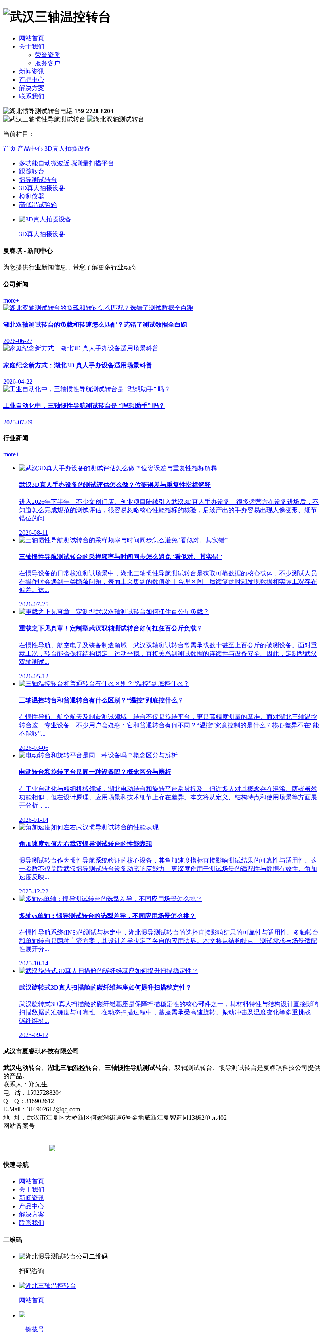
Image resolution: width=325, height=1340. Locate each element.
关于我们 (31, 46)
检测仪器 (31, 196)
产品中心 (31, 79)
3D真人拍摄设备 (67, 148)
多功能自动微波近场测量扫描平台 (66, 163)
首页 (9, 148)
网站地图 (121, 1125)
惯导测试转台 (38, 179)
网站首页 (31, 38)
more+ (11, 300)
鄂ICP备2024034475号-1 (74, 1125)
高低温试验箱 (38, 204)
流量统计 (148, 1125)
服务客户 (47, 63)
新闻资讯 (31, 71)
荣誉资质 (47, 54)
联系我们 (31, 96)
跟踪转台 (31, 171)
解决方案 (31, 88)
